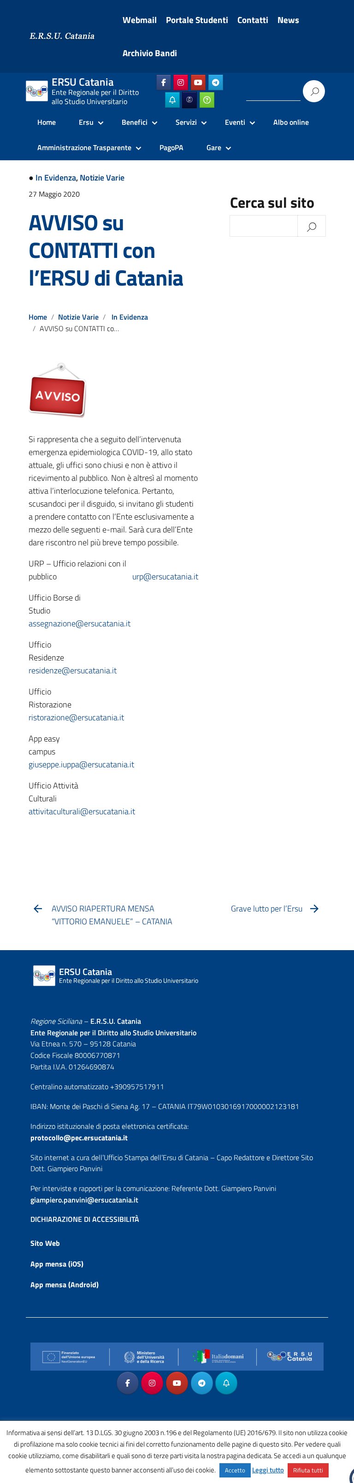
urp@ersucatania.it (165, 576)
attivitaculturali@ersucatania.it (82, 811)
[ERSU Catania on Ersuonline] (189, 100)
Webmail (140, 19)
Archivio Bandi (150, 53)
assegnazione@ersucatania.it (79, 623)
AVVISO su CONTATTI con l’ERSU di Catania (106, 249)
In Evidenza (55, 177)
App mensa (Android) (64, 1284)
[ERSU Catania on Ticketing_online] (207, 100)
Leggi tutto (268, 1470)
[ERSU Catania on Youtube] (198, 82)
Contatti (252, 19)
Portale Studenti (197, 19)
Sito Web (45, 1243)
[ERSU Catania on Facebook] (163, 82)
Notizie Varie (102, 177)
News (288, 19)
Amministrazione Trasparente (84, 147)
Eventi (235, 122)
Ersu (86, 122)
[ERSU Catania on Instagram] (180, 82)
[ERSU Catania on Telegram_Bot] (172, 100)
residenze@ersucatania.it (73, 670)
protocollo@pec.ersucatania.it (79, 1137)
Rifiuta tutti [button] (308, 1470)
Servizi (186, 122)
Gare (213, 147)
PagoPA (171, 147)
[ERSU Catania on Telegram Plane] (215, 82)
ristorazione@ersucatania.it (76, 717)
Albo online (291, 122)
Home (46, 122)
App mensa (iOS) (56, 1263)
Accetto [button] (235, 1470)
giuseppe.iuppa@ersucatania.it (81, 764)
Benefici (135, 122)
